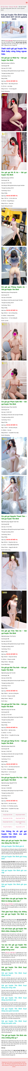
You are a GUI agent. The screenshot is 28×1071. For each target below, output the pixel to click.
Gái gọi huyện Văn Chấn (7, 818)
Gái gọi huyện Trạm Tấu (7, 821)
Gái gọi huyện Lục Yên (20, 826)
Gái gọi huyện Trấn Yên (20, 818)
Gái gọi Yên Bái (13, 6)
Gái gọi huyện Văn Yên (7, 814)
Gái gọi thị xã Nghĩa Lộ (7, 826)
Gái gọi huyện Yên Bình (20, 814)
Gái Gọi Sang (4, 6)
